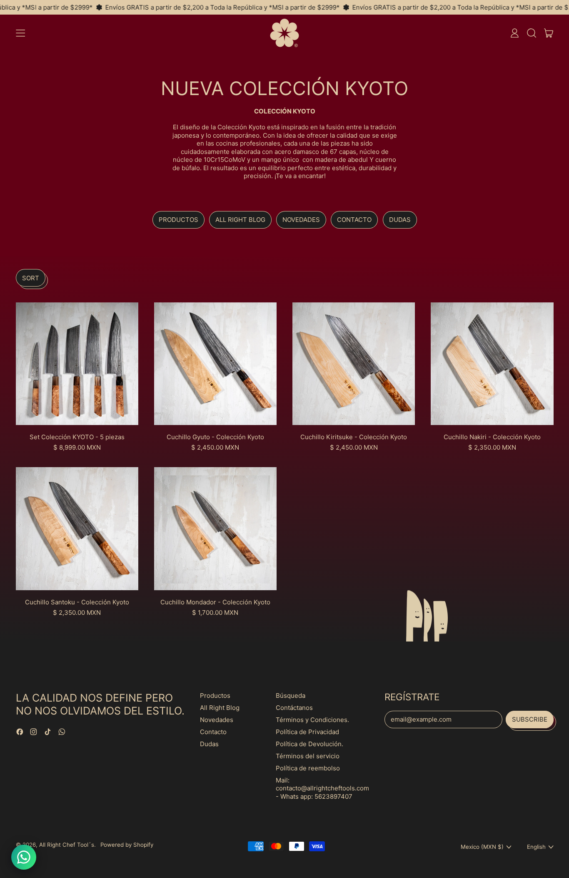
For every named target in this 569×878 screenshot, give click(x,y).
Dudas (400, 220)
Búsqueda (290, 695)
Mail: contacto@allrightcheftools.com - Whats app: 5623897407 (322, 788)
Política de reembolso (308, 768)
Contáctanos (294, 708)
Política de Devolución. (309, 744)
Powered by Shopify (126, 844)
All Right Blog (240, 220)
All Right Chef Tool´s (66, 844)
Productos (178, 220)
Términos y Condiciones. (312, 720)
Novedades (301, 220)
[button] (531, 33)
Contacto (354, 220)
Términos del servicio (307, 756)
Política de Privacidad (307, 732)
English (536, 846)
